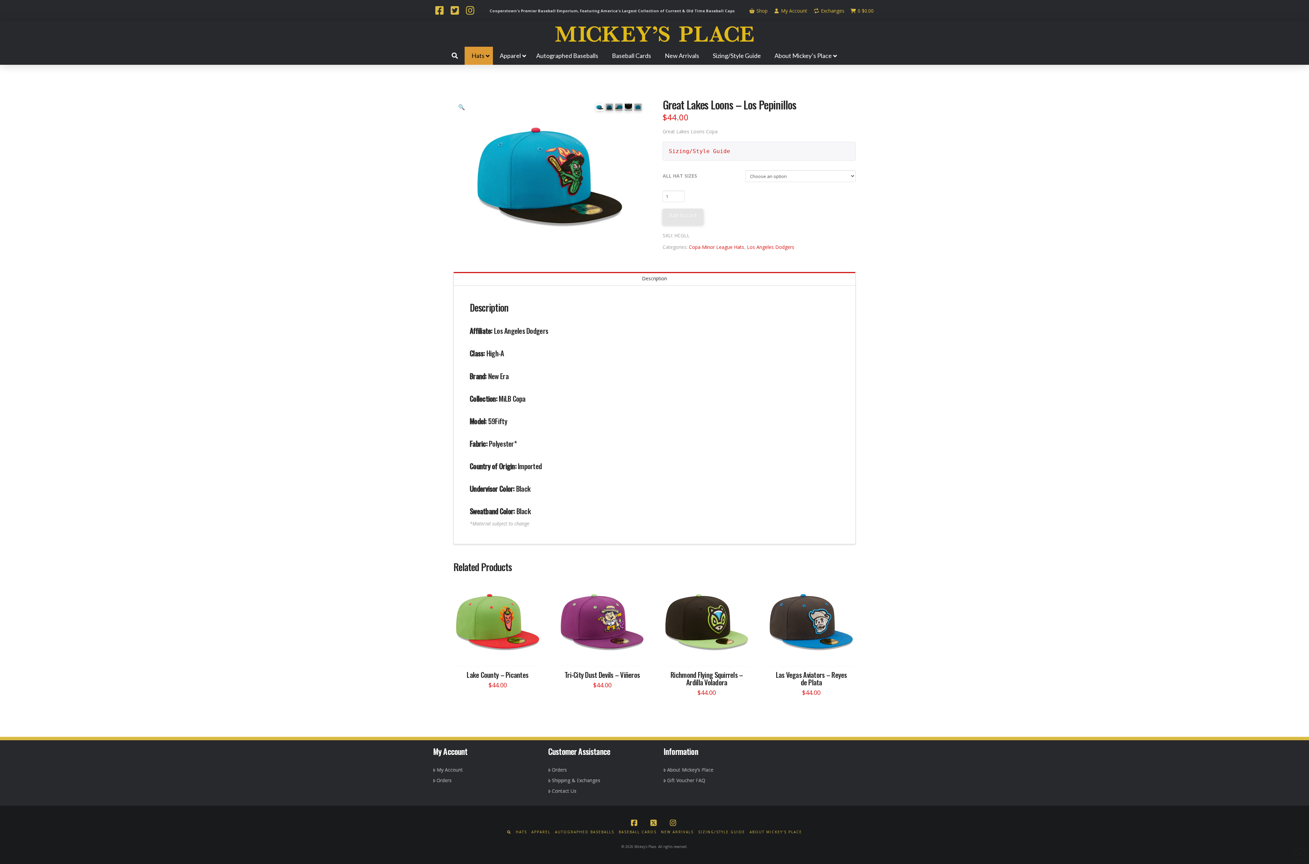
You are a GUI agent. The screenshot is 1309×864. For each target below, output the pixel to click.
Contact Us (564, 791)
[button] (461, 107)
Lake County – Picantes (497, 674)
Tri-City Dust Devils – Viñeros (602, 674)
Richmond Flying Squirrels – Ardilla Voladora (707, 678)
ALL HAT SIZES (680, 176)
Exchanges (831, 11)
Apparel (541, 832)
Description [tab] (654, 278)
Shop (761, 11)
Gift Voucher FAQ (686, 780)
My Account (793, 11)
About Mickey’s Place (690, 769)
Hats (521, 832)
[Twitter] (455, 11)
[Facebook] (439, 11)
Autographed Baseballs (584, 832)
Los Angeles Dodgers (770, 247)
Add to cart (683, 215)
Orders (444, 780)
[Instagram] (470, 11)
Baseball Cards (638, 832)
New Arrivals (677, 832)
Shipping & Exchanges (576, 780)
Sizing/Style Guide (699, 151)
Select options (499, 654)
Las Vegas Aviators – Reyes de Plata (811, 678)
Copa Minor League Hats (716, 247)
